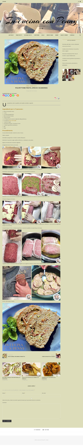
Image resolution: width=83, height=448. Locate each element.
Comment (4, 402)
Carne (27, 85)
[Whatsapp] (13, 95)
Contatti (47, 439)
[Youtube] (11, 95)
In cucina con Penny (41, 20)
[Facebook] (6, 95)
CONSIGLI (72, 35)
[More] (18, 95)
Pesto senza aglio (12, 120)
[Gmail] (15, 95)
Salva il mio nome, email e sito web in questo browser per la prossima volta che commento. (21, 400)
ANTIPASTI (11, 35)
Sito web (44, 393)
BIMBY (56, 35)
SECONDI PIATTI (28, 35)
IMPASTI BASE (50, 35)
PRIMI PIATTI (19, 35)
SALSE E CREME (64, 35)
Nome (4, 393)
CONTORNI (36, 35)
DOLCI (43, 35)
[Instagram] (4, 95)
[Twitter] (8, 95)
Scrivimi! (4, 1)
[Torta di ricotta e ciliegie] (58, 356)
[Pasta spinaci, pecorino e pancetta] (4, 356)
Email (23, 393)
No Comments (34, 90)
